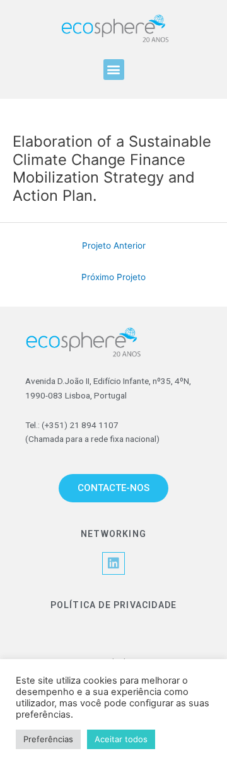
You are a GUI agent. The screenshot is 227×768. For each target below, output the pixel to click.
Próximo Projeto (113, 277)
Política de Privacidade (113, 605)
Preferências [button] (48, 739)
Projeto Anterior (114, 245)
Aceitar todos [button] (121, 739)
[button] (113, 69)
